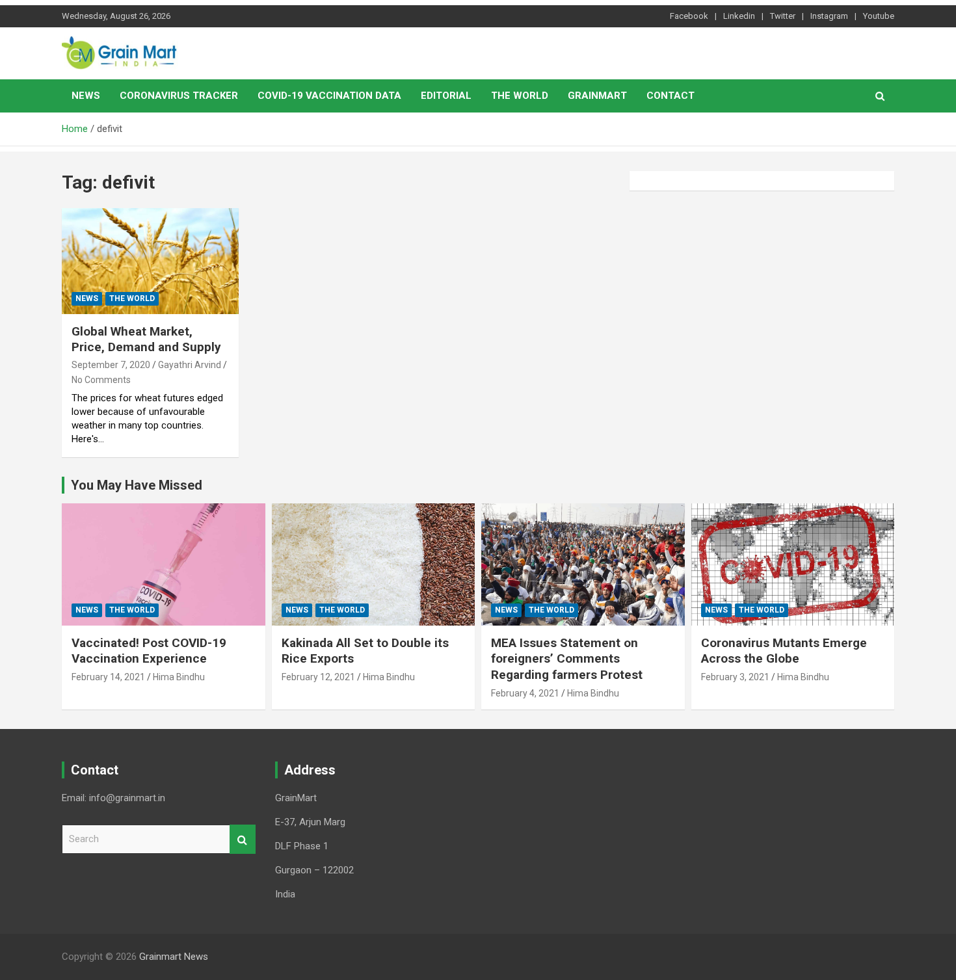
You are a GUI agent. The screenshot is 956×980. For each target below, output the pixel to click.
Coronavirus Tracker (179, 95)
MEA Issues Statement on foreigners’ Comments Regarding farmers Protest (567, 658)
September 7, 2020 (111, 365)
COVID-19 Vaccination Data (329, 95)
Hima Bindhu (179, 677)
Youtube (878, 16)
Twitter (782, 16)
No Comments (101, 380)
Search (243, 839)
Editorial (446, 95)
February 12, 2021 (318, 677)
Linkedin (739, 16)
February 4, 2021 (525, 693)
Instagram (829, 16)
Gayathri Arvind (189, 365)
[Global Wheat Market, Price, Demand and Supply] (150, 260)
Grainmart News (173, 956)
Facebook (689, 16)
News (86, 95)
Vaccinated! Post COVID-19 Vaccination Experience (149, 651)
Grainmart (597, 95)
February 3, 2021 (735, 677)
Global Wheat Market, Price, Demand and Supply (146, 339)
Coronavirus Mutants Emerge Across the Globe (784, 651)
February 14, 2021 (108, 677)
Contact (670, 95)
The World (519, 95)
